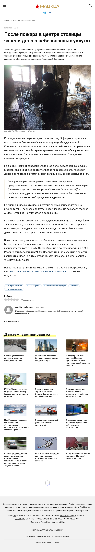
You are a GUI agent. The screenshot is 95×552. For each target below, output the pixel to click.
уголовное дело (15, 289)
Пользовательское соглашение (48, 530)
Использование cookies (47, 543)
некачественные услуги (56, 286)
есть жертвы (34, 286)
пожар (75, 286)
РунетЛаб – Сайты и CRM (52, 522)
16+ (15, 515)
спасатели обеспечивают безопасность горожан (38, 271)
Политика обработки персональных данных (47, 536)
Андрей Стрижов (15, 286)
